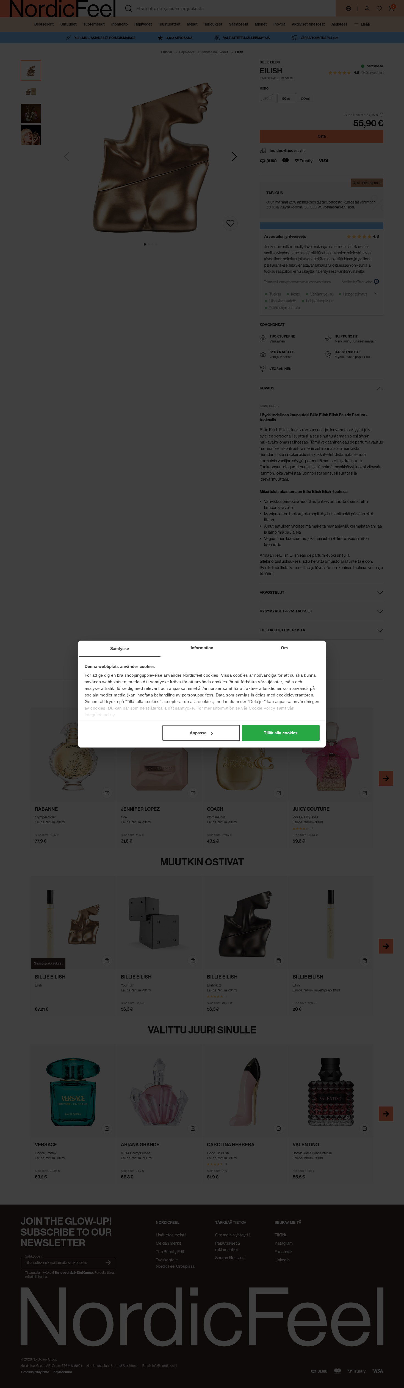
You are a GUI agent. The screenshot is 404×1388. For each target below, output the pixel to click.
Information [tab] (202, 647)
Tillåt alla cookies (280, 733)
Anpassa (198, 733)
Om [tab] (284, 647)
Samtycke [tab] (119, 648)
